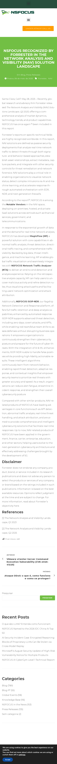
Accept (7, 760)
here (16, 506)
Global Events (9, 695)
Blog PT (6, 690)
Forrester (42, 78)
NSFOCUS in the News (14, 704)
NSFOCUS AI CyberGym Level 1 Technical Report (28, 660)
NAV (50, 78)
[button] (28, 3)
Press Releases (33, 75)
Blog (23, 75)
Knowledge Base (11, 700)
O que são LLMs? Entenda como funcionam (26, 624)
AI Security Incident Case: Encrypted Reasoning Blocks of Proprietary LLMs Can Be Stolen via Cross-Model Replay (28, 641)
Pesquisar (7, 593)
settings (22, 755)
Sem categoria (10, 714)
